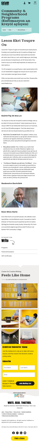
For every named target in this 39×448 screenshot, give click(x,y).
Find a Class (20, 438)
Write (10, 29)
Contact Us (21, 414)
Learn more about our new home (17, 279)
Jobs (2, 412)
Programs (4, 247)
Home (4, 29)
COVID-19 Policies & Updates (9, 414)
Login (4, 381)
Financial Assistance (7, 252)
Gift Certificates (21, 29)
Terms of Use (17, 412)
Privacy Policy (8, 412)
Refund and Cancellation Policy (10, 415)
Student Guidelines (26, 412)
